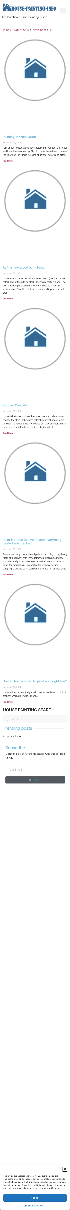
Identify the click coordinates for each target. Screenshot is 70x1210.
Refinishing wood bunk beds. (24, 267)
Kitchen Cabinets (15, 405)
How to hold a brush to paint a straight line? (35, 681)
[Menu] (63, 10)
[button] (65, 1169)
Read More (8, 160)
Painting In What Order (19, 137)
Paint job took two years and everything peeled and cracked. (32, 541)
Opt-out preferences (33, 1205)
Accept (35, 1197)
